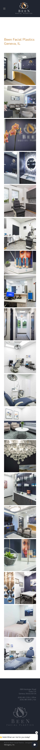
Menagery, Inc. (9, 745)
